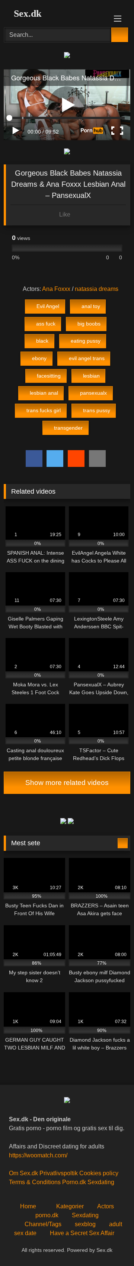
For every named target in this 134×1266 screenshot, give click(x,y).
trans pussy (96, 410)
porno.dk (46, 1215)
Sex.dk (26, 13)
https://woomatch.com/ (38, 1155)
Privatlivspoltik (58, 1173)
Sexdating (100, 1182)
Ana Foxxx (56, 289)
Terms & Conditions (35, 1182)
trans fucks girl (43, 410)
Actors (105, 1206)
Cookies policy (98, 1173)
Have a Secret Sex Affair (82, 1233)
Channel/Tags (43, 1224)
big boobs (88, 324)
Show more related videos (67, 782)
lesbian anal (44, 393)
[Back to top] (111, 1244)
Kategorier (70, 1206)
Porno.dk (74, 1182)
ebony (39, 358)
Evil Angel (47, 306)
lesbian (91, 376)
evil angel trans (87, 358)
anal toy (91, 306)
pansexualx (93, 393)
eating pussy (85, 341)
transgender (68, 428)
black (42, 341)
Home (28, 1206)
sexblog (85, 1224)
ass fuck (45, 324)
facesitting (49, 376)
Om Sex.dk (23, 1173)
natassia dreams (96, 289)
